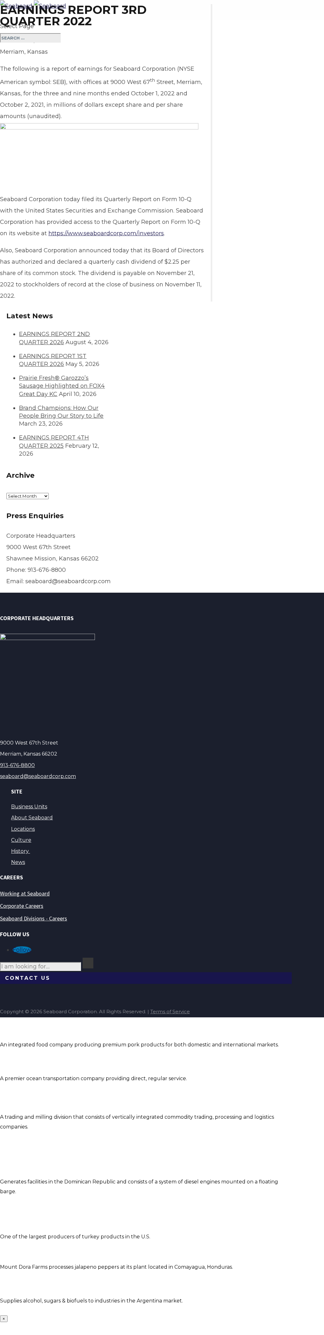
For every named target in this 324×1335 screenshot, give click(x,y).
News (18, 862)
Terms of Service (170, 1012)
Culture (21, 840)
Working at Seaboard (25, 893)
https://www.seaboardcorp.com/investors (106, 233)
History (20, 851)
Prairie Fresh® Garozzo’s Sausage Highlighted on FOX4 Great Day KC (62, 385)
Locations (23, 829)
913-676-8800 (17, 765)
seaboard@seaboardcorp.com (38, 776)
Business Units (29, 807)
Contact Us (27, 978)
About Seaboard (32, 818)
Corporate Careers (21, 905)
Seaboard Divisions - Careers (33, 918)
